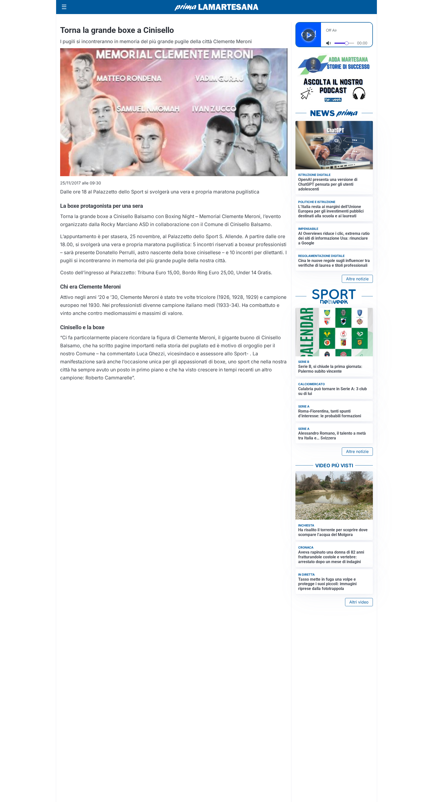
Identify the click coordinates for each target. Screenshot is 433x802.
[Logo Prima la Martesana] (216, 7)
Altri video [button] (359, 602)
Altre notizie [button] (357, 278)
